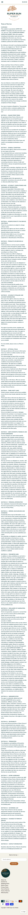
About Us (3, 880)
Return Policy (4, 885)
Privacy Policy (4, 887)
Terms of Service (5, 891)
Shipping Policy (5, 883)
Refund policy (4, 892)
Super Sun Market (14, 907)
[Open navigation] (2, 2)
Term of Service (5, 889)
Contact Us (4, 881)
